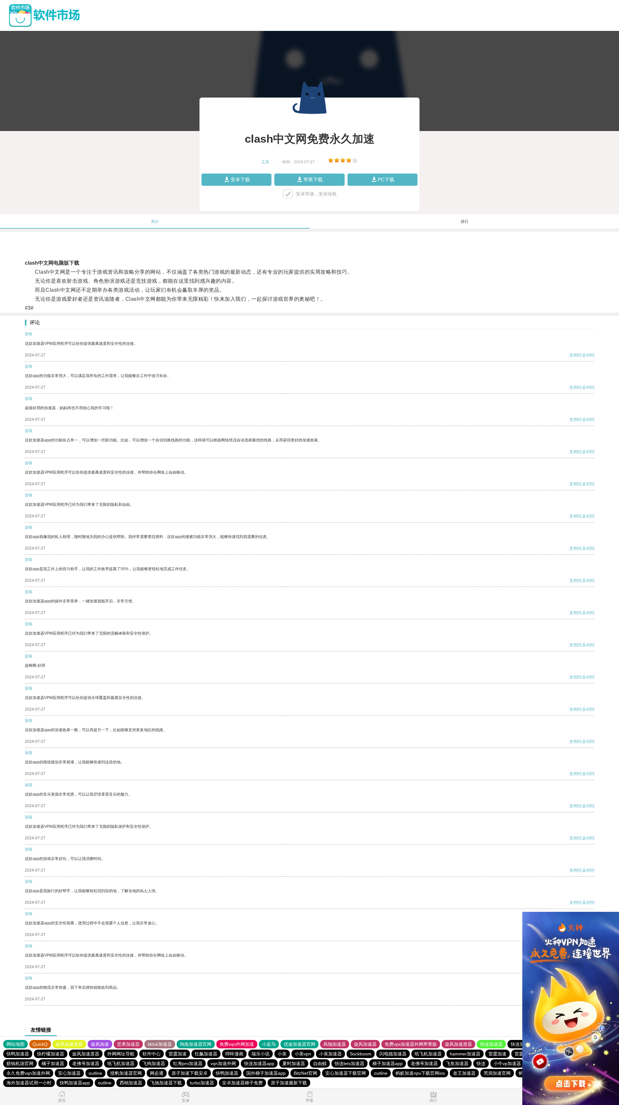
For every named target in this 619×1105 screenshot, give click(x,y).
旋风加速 (100, 1044)
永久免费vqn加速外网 (28, 1073)
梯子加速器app (387, 1063)
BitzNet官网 (305, 1073)
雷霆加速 (178, 1053)
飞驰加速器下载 (166, 1082)
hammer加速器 (465, 1053)
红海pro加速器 (187, 1063)
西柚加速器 (131, 1082)
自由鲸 (320, 1063)
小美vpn (303, 1053)
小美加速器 (330, 1053)
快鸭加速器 (17, 1053)
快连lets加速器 (349, 1063)
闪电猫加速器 (393, 1053)
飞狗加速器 (153, 1063)
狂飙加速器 (206, 1053)
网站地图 (15, 1044)
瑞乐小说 (260, 1053)
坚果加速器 (128, 1044)
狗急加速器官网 (195, 1044)
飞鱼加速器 (457, 1063)
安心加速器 (69, 1073)
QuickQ (40, 1044)
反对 (586, 355)
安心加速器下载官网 (345, 1073)
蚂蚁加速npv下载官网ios (420, 1073)
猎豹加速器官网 (126, 1073)
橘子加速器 (53, 1063)
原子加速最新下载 (289, 1082)
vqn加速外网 (223, 1063)
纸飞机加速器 (428, 1053)
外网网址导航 (120, 1053)
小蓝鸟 (269, 1044)
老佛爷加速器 (85, 1063)
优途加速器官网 (299, 1044)
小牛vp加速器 (507, 1063)
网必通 (156, 1073)
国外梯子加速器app (266, 1073)
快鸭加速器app (75, 1082)
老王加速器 (464, 1073)
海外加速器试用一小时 (29, 1082)
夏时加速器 (293, 1063)
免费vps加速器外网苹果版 (411, 1044)
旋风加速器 (365, 1044)
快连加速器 (491, 1044)
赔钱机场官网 (20, 1063)
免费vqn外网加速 (237, 1044)
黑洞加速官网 (497, 1073)
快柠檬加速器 (50, 1053)
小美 (282, 1053)
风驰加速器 (334, 1044)
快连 (481, 1063)
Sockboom (360, 1053)
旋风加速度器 (69, 1044)
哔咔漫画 (234, 1053)
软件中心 (151, 1053)
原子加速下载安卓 (190, 1073)
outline (95, 1073)
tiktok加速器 (160, 1044)
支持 (573, 355)
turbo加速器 (202, 1082)
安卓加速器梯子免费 (242, 1082)
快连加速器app (259, 1063)
